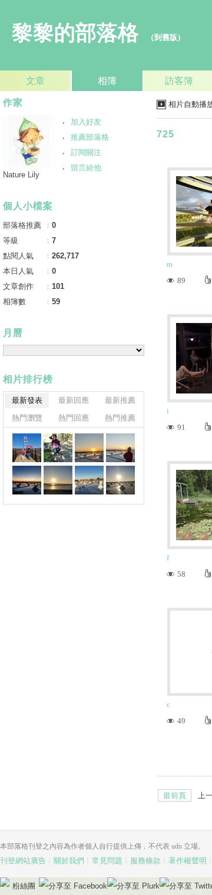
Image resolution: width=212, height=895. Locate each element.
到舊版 (165, 37)
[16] (120, 480)
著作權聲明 (187, 860)
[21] (89, 447)
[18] (58, 480)
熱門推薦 (120, 417)
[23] (26, 447)
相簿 (107, 81)
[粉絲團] (4, 882)
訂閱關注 (86, 152)
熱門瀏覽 (27, 417)
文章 (35, 81)
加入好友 (86, 121)
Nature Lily (21, 174)
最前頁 (174, 795)
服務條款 (145, 860)
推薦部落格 (90, 137)
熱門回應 (73, 417)
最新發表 (27, 400)
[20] (120, 447)
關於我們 (69, 860)
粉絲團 (23, 885)
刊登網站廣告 (23, 860)
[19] (26, 480)
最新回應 (73, 400)
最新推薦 (120, 400)
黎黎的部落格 (75, 33)
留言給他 (86, 167)
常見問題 (107, 860)
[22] (58, 447)
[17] (89, 480)
